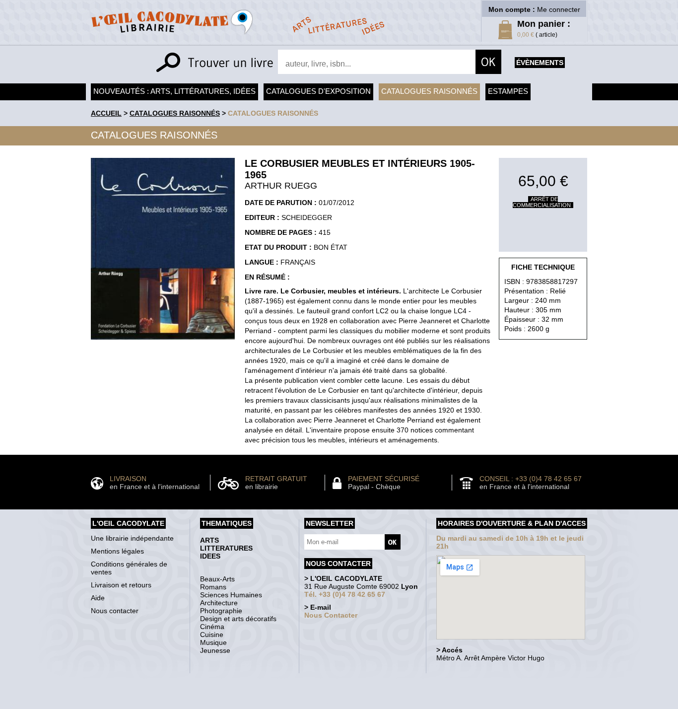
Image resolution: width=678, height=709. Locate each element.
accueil (106, 113)
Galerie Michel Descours (336, 704)
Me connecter (558, 9)
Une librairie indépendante (132, 538)
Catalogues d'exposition (318, 91)
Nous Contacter (330, 615)
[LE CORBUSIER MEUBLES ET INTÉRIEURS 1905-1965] (163, 342)
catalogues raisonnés (273, 113)
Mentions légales (117, 551)
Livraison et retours (121, 585)
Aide (98, 598)
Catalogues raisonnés (429, 91)
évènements (539, 63)
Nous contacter (114, 611)
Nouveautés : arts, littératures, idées (174, 91)
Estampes (508, 91)
